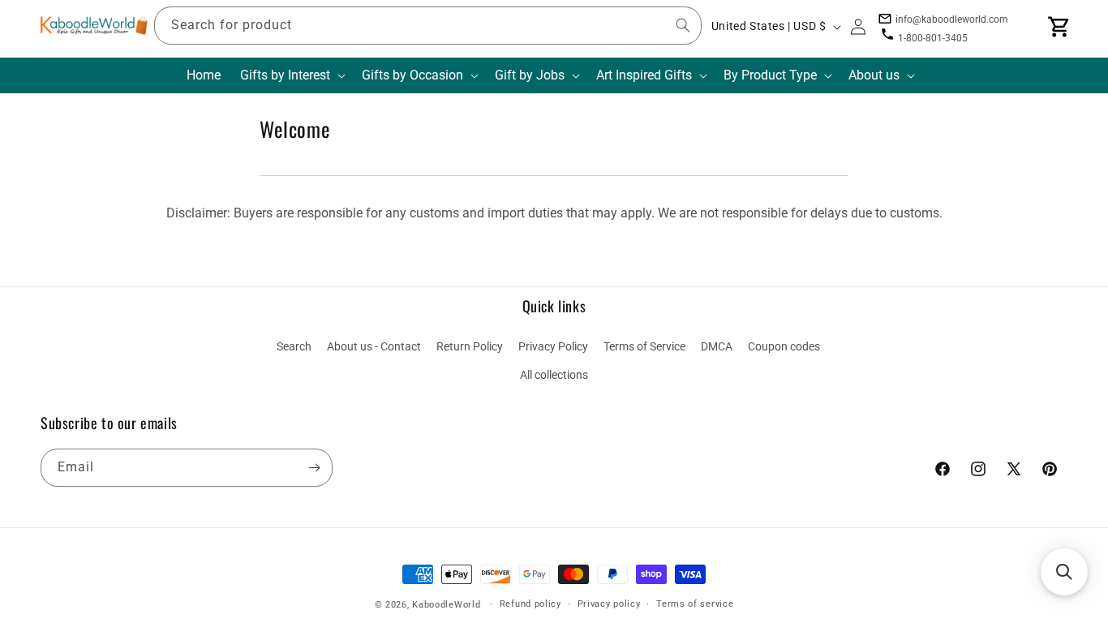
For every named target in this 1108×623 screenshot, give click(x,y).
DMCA (716, 346)
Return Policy (469, 346)
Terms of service (694, 604)
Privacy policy (609, 604)
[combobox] (428, 25)
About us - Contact (374, 346)
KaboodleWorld (446, 604)
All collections (554, 374)
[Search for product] (683, 25)
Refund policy (530, 604)
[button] (291, 76)
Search (294, 346)
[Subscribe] (314, 468)
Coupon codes (784, 346)
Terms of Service (644, 346)
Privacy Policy (553, 346)
